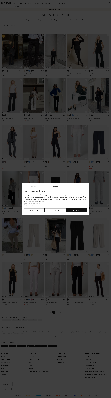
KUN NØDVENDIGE (34, 210)
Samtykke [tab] (33, 186)
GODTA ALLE (76, 210)
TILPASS (55, 210)
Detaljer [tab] (55, 186)
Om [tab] (78, 186)
